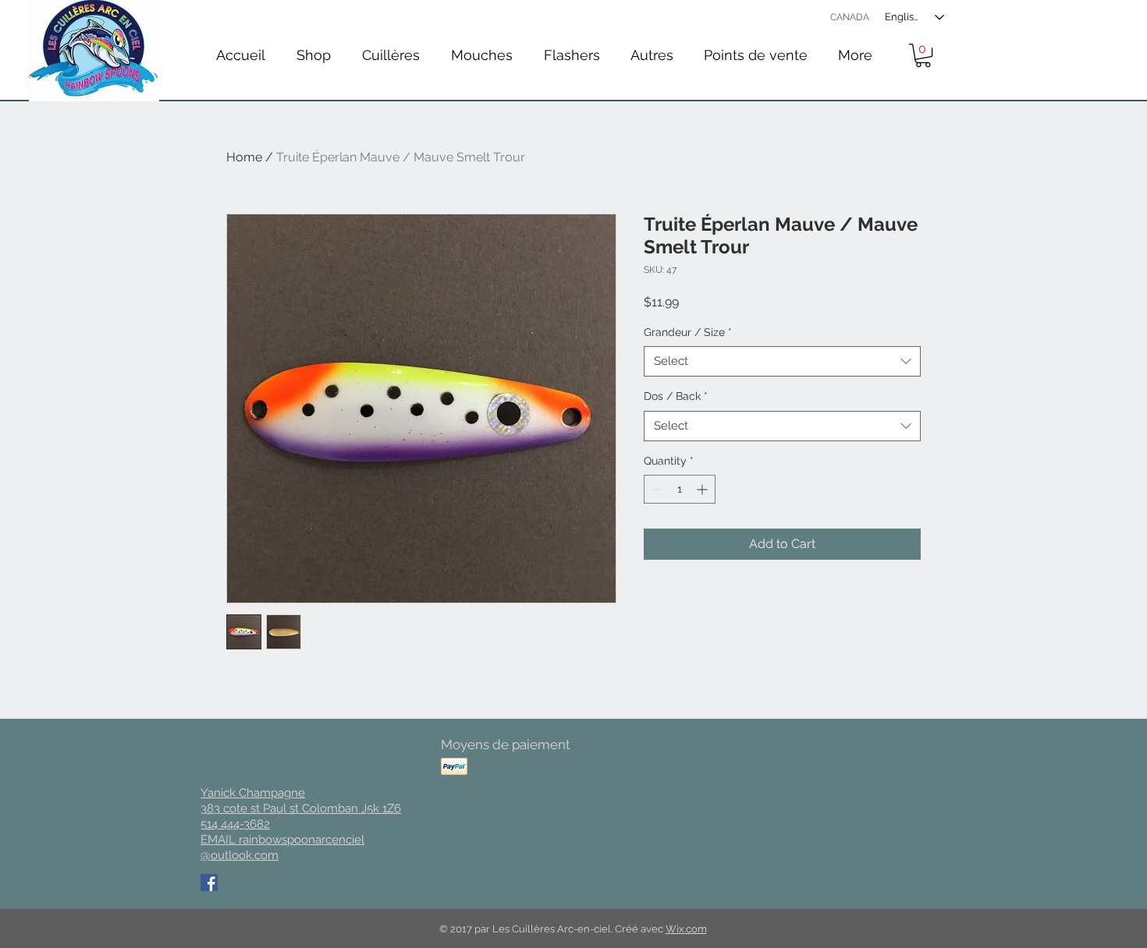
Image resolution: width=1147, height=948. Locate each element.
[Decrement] (656, 489)
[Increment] (703, 489)
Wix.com (686, 929)
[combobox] (782, 361)
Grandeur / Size (688, 332)
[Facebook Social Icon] (209, 882)
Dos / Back (676, 396)
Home (244, 157)
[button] (390, 55)
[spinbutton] (680, 489)
